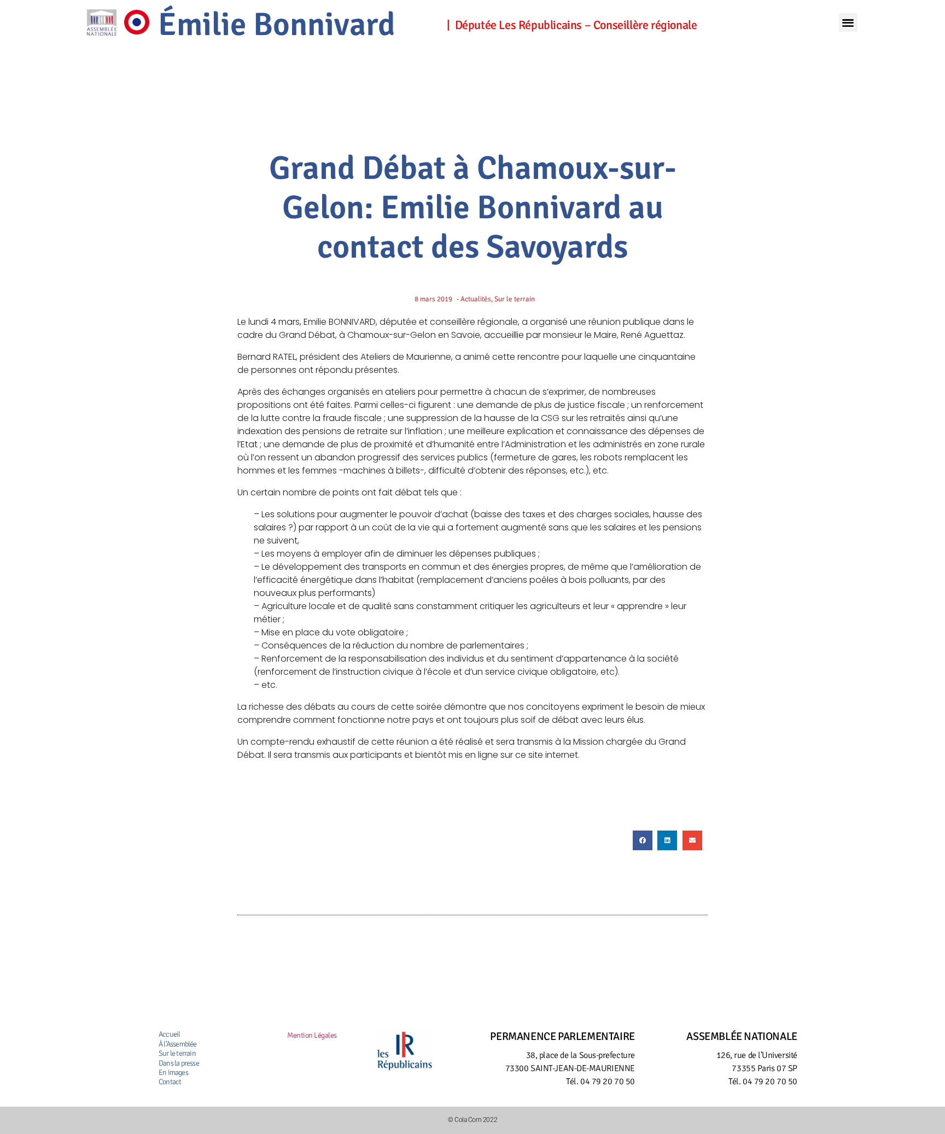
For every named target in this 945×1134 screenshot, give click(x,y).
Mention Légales (312, 1035)
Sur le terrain (177, 1053)
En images (173, 1072)
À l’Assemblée (178, 1044)
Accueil (169, 1034)
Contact (170, 1081)
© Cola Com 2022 (472, 1120)
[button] (848, 22)
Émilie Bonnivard (276, 24)
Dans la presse (179, 1063)
